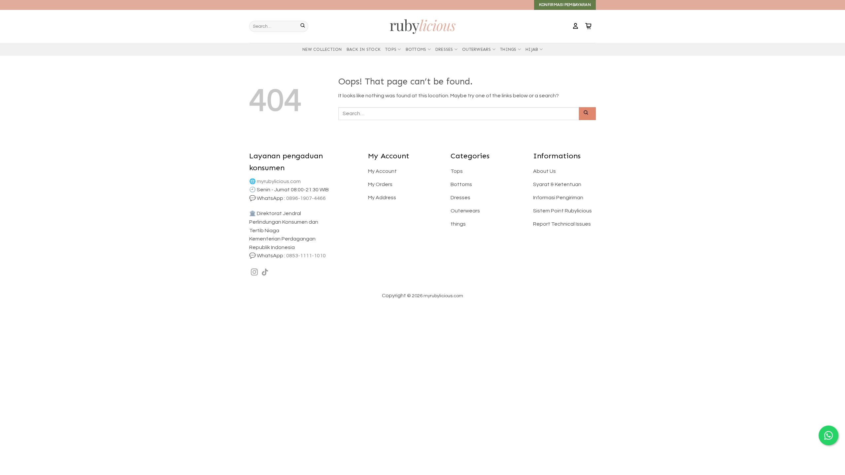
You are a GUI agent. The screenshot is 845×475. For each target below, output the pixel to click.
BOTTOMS (416, 49)
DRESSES (444, 49)
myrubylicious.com (279, 181)
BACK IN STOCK (364, 49)
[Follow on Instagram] (254, 272)
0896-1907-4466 (306, 198)
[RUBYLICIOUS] (422, 26)
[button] (575, 26)
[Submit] (304, 26)
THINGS (508, 49)
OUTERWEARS (476, 49)
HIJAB (531, 49)
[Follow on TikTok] (264, 272)
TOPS (390, 49)
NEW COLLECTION (322, 49)
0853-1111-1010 (306, 255)
